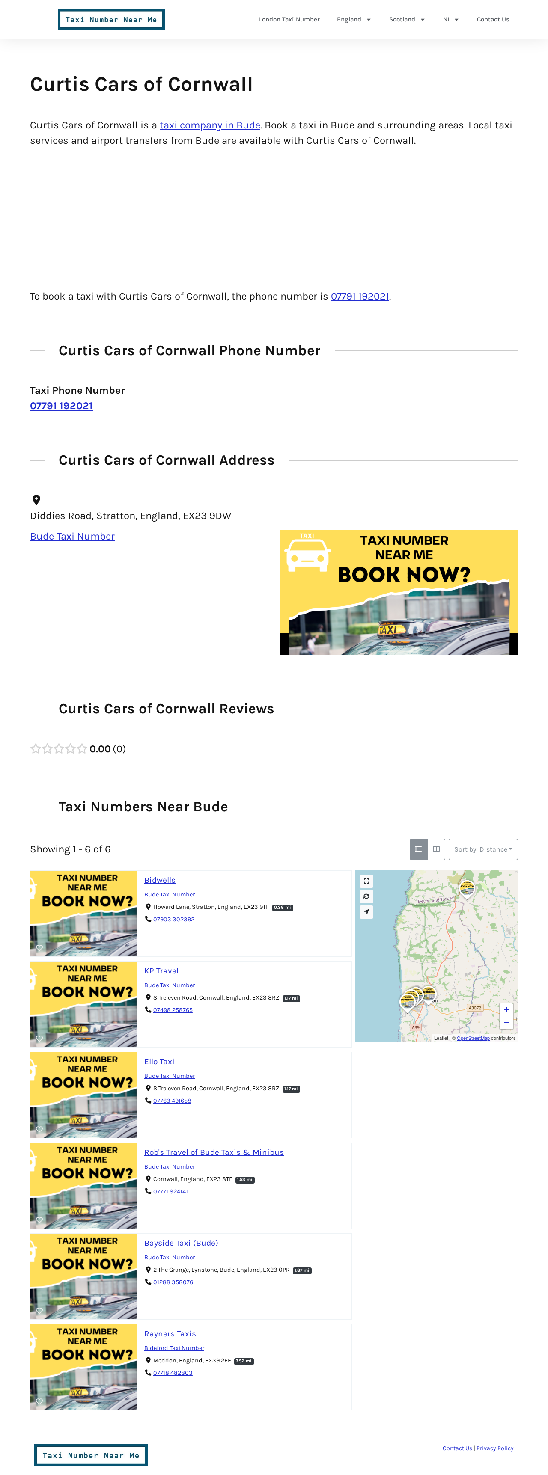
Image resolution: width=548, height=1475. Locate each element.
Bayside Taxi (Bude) (181, 1243)
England (349, 19)
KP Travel (161, 971)
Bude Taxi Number (72, 536)
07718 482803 (173, 1373)
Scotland (402, 19)
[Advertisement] (274, 218)
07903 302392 (173, 919)
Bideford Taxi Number (174, 1348)
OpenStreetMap (473, 1037)
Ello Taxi (159, 1061)
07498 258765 (173, 1010)
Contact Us (493, 19)
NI (446, 19)
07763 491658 (172, 1100)
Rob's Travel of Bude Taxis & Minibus (214, 1152)
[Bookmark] (39, 948)
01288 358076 (173, 1282)
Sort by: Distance (480, 849)
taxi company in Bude (210, 125)
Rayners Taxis (170, 1333)
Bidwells (160, 880)
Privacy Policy (495, 1448)
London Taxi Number (289, 19)
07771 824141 (170, 1191)
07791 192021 (360, 296)
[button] (428, 1005)
